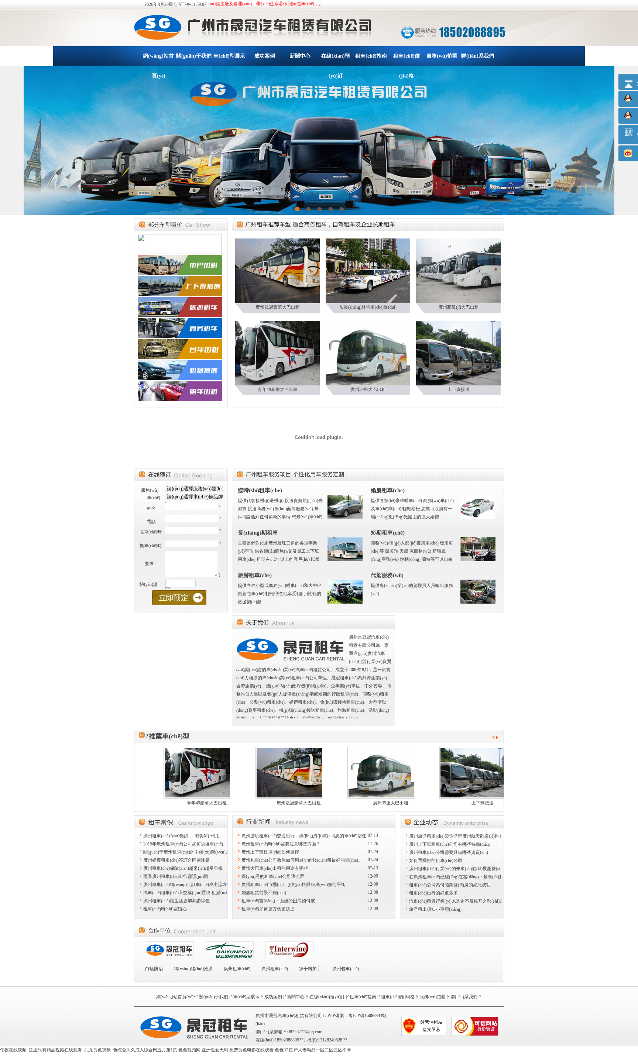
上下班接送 (458, 389)
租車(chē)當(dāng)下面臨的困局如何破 (278, 900)
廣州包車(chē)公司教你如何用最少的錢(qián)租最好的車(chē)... (301, 860)
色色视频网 (189, 1050)
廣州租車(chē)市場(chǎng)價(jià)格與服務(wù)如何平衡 (293, 884)
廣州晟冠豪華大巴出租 (277, 307)
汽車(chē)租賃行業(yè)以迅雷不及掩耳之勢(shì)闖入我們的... (467, 901)
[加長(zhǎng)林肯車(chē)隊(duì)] (368, 270)
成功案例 (264, 56)
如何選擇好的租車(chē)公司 (435, 860)
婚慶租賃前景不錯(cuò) (263, 892)
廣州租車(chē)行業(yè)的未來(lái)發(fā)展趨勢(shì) (456, 868)
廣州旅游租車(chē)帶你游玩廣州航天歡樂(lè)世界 (456, 836)
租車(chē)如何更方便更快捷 (268, 908)
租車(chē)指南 (371, 56)
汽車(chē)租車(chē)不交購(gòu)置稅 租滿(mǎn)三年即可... (197, 892)
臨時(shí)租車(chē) (260, 490)
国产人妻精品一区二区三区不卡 (320, 1050)
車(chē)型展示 (229, 56)
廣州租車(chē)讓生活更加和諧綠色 (176, 900)
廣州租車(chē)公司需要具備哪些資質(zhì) (448, 852)
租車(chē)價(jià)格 (406, 59)
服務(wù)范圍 (441, 56)
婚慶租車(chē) (388, 490)
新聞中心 (300, 56)
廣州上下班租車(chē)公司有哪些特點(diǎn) (449, 844)
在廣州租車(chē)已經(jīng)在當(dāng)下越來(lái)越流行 (460, 876)
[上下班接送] (458, 352)
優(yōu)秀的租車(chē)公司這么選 (272, 876)
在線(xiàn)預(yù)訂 (335, 59)
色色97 (281, 1050)
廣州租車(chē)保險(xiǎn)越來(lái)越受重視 (183, 868)
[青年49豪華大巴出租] (277, 352)
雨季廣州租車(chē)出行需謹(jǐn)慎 (175, 876)
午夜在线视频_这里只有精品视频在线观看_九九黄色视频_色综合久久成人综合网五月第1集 (88, 1050)
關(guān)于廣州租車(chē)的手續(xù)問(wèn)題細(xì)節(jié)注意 (202, 852)
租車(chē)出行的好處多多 (433, 893)
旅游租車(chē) (255, 575)
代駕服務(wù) (387, 575)
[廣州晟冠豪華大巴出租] (277, 270)
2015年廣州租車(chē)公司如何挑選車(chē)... (184, 844)
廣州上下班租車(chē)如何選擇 (270, 852)
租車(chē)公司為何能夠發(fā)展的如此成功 (450, 884)
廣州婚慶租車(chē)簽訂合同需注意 (176, 860)
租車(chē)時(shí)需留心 (165, 908)
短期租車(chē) (388, 533)
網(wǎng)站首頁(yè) (158, 59)
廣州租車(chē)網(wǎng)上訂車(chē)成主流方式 (187, 884)
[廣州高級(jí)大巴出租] (458, 270)
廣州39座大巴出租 (368, 389)
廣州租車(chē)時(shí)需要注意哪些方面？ (280, 844)
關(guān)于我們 (194, 56)
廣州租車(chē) (274, 968)
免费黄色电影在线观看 (251, 1050)
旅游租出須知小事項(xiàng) (435, 909)
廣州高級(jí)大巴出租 (458, 307)
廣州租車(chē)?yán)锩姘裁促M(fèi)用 (181, 835)
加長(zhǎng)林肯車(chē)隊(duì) (368, 307)
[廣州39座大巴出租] (368, 352)
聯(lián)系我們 (477, 56)
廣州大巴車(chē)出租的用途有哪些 (274, 868)
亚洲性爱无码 (215, 1050)
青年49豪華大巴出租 (278, 389)
